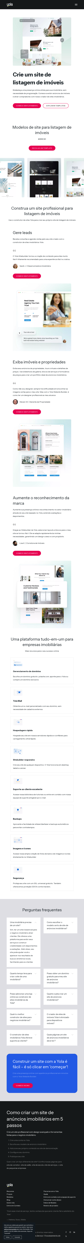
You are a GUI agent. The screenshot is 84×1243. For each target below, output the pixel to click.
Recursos (10, 1191)
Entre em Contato (13, 1206)
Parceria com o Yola (51, 1191)
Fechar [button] (8, 1237)
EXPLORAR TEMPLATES (55, 106)
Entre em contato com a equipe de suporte (60, 1197)
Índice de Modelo (50, 1203)
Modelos (10, 1197)
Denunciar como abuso (52, 1200)
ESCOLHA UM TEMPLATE (42, 148)
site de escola (38, 1165)
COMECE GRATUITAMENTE (27, 106)
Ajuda (46, 1194)
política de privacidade (10, 1229)
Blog (8, 1200)
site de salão (26, 1165)
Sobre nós (11, 1203)
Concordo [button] (17, 1237)
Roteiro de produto (51, 1206)
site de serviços (50, 1165)
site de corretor (13, 1165)
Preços (9, 1194)
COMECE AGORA (23, 1086)
